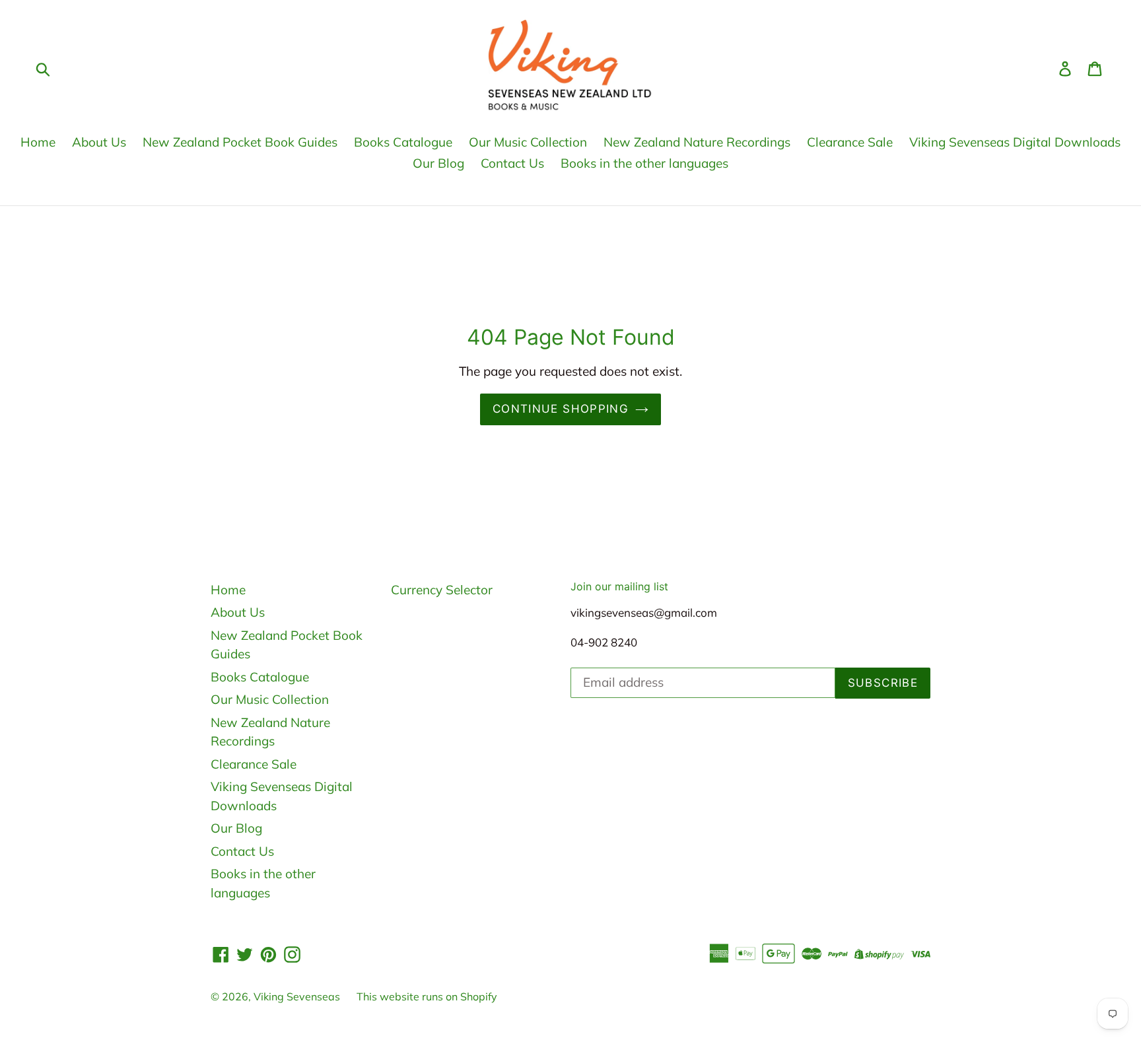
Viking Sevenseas (297, 996)
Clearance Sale (850, 142)
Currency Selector (442, 590)
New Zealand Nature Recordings (697, 142)
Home (37, 142)
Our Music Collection (528, 142)
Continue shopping (561, 408)
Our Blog (438, 163)
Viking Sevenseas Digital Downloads (1015, 142)
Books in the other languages (644, 163)
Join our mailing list (619, 586)
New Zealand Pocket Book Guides (240, 142)
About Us (99, 142)
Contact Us (512, 163)
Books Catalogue (403, 142)
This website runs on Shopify (427, 996)
